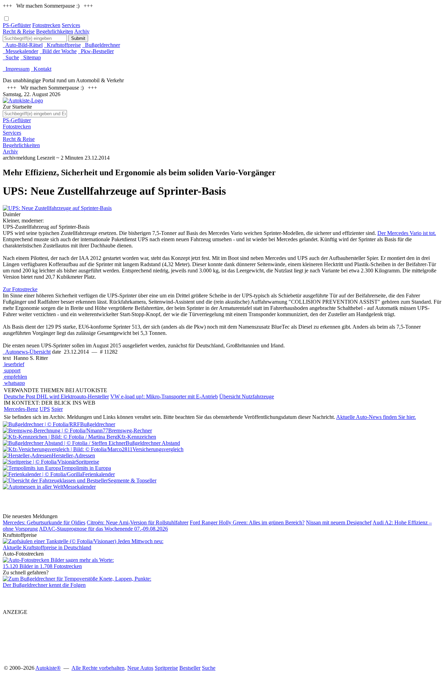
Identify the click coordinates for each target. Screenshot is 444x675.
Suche (11, 57)
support (11, 370)
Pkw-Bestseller (96, 51)
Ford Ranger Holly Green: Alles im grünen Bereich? (247, 522)
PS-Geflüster (17, 25)
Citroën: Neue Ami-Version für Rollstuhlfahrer (137, 522)
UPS (45, 409)
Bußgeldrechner (101, 45)
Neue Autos (140, 668)
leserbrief (13, 364)
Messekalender (20, 51)
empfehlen (15, 377)
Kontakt (41, 69)
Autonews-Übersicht (27, 352)
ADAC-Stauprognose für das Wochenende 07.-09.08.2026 (103, 529)
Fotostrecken (46, 25)
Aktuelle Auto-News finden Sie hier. (376, 417)
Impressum (16, 69)
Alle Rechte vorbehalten (98, 668)
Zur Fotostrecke (20, 289)
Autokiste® (48, 668)
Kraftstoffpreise (62, 45)
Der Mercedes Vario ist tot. (406, 233)
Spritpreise (166, 668)
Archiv (81, 31)
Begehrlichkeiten (54, 31)
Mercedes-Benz (21, 409)
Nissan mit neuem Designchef (339, 522)
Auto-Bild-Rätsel (23, 45)
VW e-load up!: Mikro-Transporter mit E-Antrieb (164, 396)
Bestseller (189, 668)
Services (71, 25)
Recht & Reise (19, 31)
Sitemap (30, 57)
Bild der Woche (58, 51)
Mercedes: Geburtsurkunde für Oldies (44, 522)
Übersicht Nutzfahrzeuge (246, 396)
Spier (57, 409)
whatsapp (14, 383)
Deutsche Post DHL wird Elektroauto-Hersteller (56, 396)
